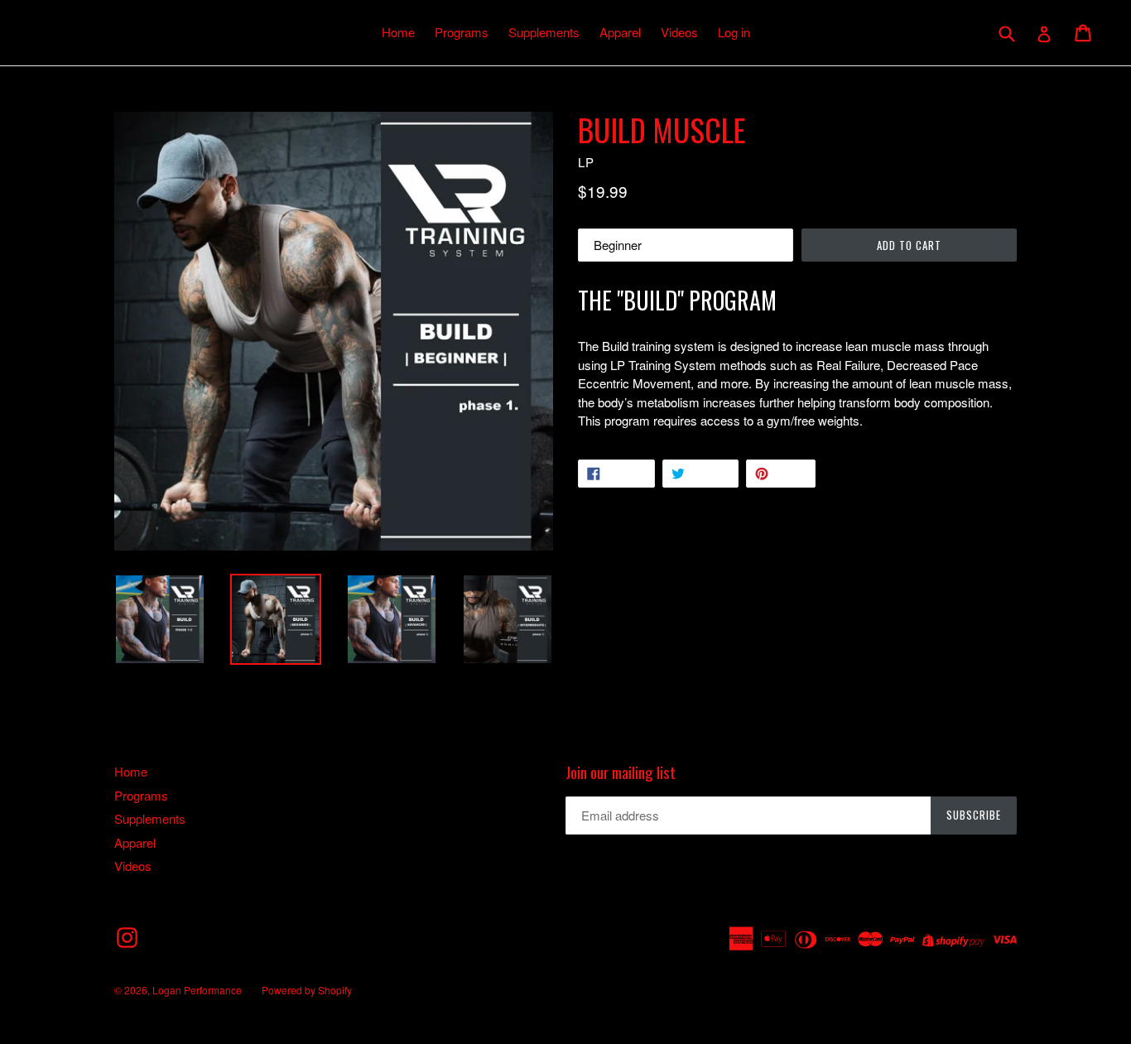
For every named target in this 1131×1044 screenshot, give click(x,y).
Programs (461, 32)
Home (398, 32)
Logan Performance (197, 990)
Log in (734, 32)
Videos (679, 32)
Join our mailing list (621, 772)
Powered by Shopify (307, 990)
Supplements (544, 32)
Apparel (620, 32)
